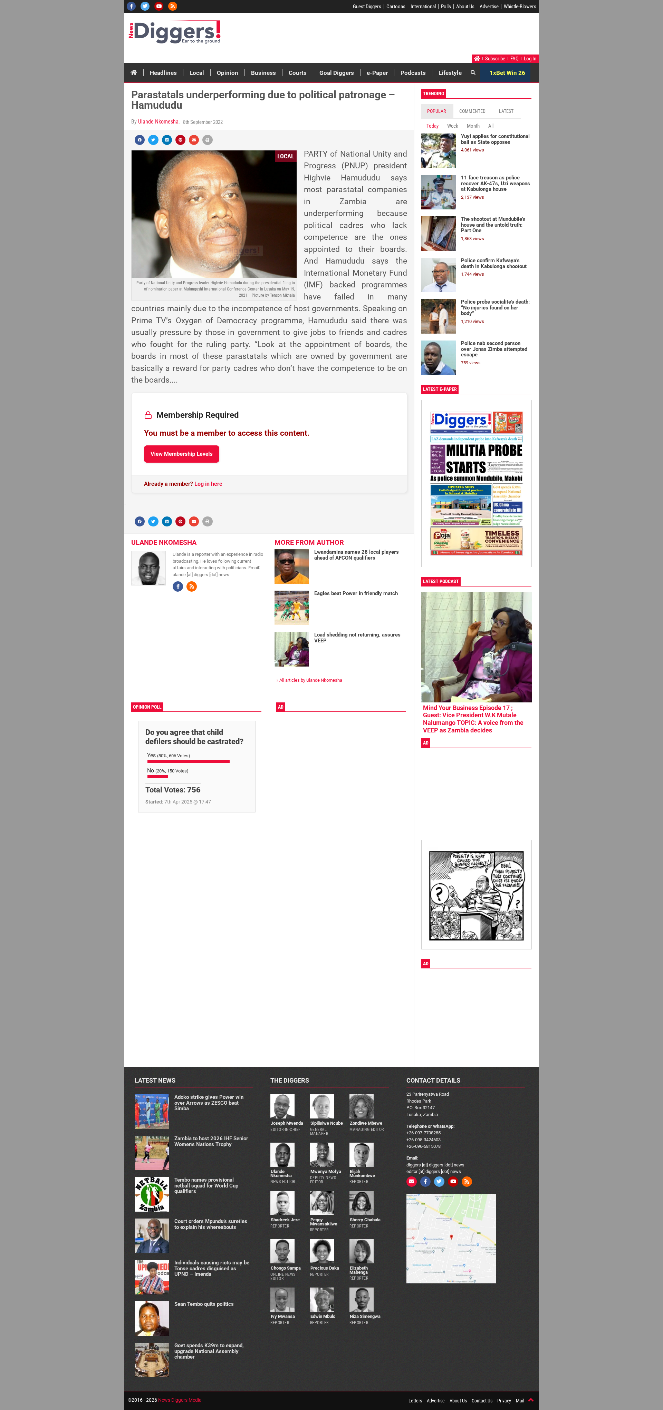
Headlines (163, 72)
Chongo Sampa (286, 1268)
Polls (446, 6)
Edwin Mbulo (322, 1316)
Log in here (208, 484)
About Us (465, 6)
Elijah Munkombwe (362, 1173)
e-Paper (377, 72)
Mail (520, 1400)
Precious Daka (324, 1268)
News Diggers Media (180, 1400)
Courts (298, 72)
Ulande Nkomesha (158, 121)
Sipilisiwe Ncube (326, 1123)
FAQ (514, 59)
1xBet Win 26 (507, 72)
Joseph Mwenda (287, 1123)
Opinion (227, 72)
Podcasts (413, 72)
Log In (530, 59)
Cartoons (395, 6)
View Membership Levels (182, 454)
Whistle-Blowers (520, 6)
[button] (140, 140)
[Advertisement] (406, 35)
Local (197, 72)
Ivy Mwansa (283, 1316)
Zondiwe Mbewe (366, 1123)
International (423, 6)
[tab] (437, 111)
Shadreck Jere (285, 1219)
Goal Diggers (336, 72)
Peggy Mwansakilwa (323, 1221)
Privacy (504, 1400)
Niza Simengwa (365, 1316)
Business (263, 72)
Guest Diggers (367, 6)
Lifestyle (450, 72)
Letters (415, 1400)
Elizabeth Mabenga (358, 1269)
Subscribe (495, 59)
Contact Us (482, 1400)
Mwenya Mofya (325, 1171)
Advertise (489, 6)
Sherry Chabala (365, 1219)
